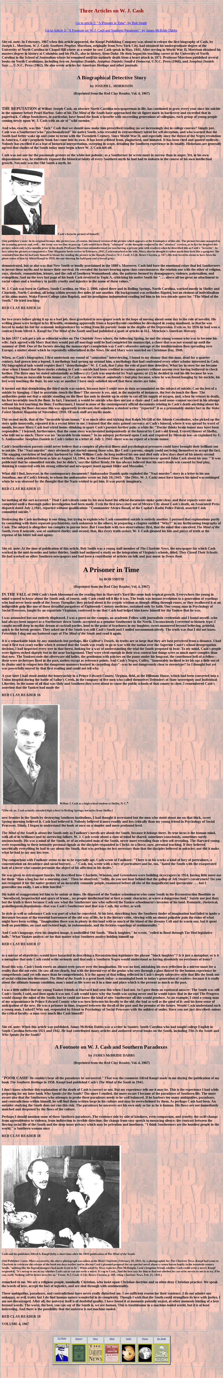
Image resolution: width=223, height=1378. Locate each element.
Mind (112, 1338)
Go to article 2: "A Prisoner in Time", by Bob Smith (111, 23)
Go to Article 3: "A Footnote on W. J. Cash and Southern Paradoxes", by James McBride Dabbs (111, 30)
